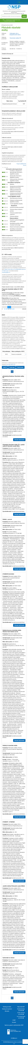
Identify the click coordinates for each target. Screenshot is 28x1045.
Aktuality (7, 1011)
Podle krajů (12, 367)
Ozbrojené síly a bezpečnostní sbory (13, 19)
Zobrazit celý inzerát (19, 439)
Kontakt (14, 1022)
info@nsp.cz (14, 1038)
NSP (3, 19)
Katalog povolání (7, 1006)
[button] (10, 371)
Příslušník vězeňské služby (9, 21)
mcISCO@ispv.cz (6, 272)
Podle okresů (20, 367)
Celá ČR (5, 367)
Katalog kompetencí (7, 1009)
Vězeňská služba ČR (15, 38)
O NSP (14, 1020)
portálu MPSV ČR (11, 364)
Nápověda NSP (21, 1006)
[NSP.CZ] (14, 9)
